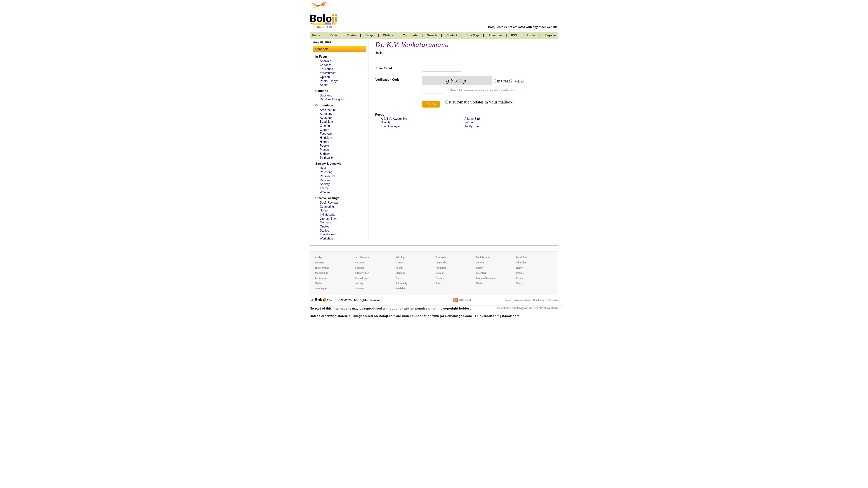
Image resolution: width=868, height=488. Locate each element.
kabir (333, 35)
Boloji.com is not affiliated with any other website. (523, 27)
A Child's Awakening (394, 118)
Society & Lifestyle (328, 163)
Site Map (553, 300)
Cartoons (326, 65)
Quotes (324, 226)
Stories (324, 230)
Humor (324, 210)
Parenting (326, 172)
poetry (351, 35)
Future (469, 122)
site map (473, 35)
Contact (451, 35)
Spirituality (327, 157)
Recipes (325, 180)
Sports (324, 85)
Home (507, 300)
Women (325, 192)
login (531, 35)
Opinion (325, 77)
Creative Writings (327, 198)
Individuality (327, 214)
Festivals (326, 133)
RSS (514, 35)
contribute (410, 35)
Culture (324, 129)
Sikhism (325, 153)
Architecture (328, 110)
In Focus (321, 56)
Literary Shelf (328, 218)
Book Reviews (329, 202)
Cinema (325, 125)
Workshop (326, 238)
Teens (324, 188)
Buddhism (326, 121)
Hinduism (326, 137)
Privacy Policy (522, 300)
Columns (321, 91)
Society (325, 184)
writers (388, 35)
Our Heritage (324, 105)
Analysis (325, 61)
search (432, 35)
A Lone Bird (472, 118)
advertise (495, 35)
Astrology (326, 113)
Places (324, 149)
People (324, 145)
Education (326, 69)
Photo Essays (329, 81)
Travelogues (328, 234)
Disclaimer (539, 300)
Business (326, 95)
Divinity (386, 122)
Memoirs (325, 222)
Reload (519, 81)
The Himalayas (391, 126)
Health (324, 168)
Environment (328, 73)
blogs (370, 35)
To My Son (472, 126)
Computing (327, 206)
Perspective (327, 176)
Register (550, 35)
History (324, 141)
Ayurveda (326, 118)
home (316, 35)
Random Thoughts (332, 99)
